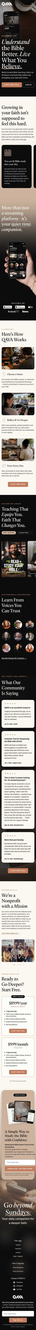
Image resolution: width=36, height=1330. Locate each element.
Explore (18, 1245)
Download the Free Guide (20, 1169)
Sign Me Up (18, 1320)
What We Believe (18, 1267)
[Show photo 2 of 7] (14, 964)
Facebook (19, 1282)
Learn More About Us (10, 933)
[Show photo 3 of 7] (16, 964)
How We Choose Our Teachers (14, 658)
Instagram (19, 1286)
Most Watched (8, 532)
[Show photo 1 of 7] (12, 964)
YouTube (19, 1289)
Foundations (23, 532)
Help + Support (18, 1256)
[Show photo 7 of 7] (23, 964)
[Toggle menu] (32, 4)
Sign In (28, 85)
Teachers (18, 1249)
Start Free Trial (11, 85)
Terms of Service (18, 1271)
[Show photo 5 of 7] (19, 964)
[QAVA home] (7, 4)
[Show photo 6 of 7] (21, 964)
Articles (18, 1252)
